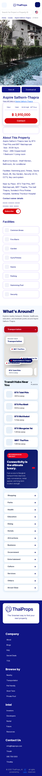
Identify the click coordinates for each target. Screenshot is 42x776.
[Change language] (37, 12)
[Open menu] (4, 5)
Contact (21, 120)
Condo (10, 18)
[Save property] (12, 130)
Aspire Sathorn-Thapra (23, 18)
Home (4, 18)
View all (11, 90)
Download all (31, 90)
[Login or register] (37, 4)
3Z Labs (25, 770)
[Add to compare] (18, 130)
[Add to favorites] (6, 130)
